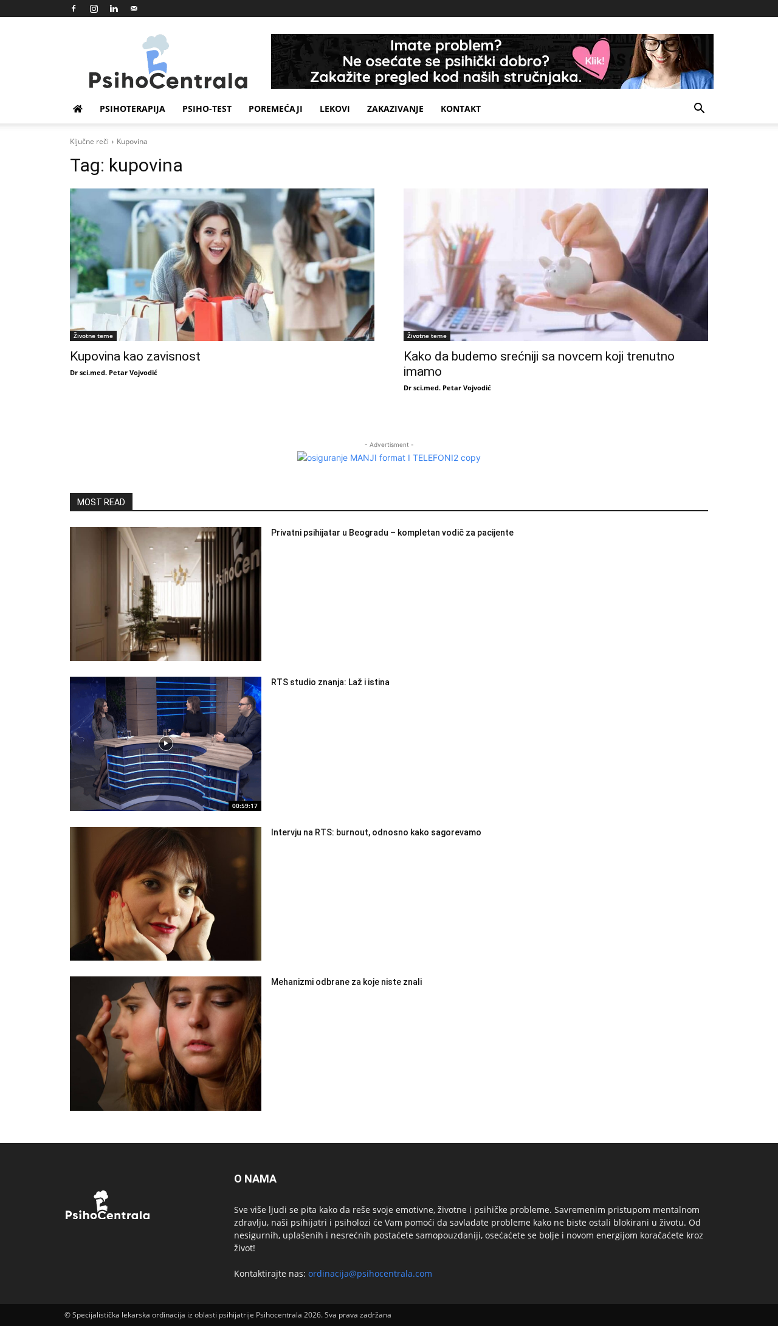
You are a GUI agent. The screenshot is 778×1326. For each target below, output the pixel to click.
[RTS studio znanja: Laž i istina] (165, 744)
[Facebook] (73, 8)
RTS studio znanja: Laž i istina (330, 682)
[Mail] (134, 8)
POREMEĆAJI (276, 108)
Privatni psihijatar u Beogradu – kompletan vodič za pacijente (392, 532)
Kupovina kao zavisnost (135, 356)
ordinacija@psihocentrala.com (370, 1273)
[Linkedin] (114, 8)
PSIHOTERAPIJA (132, 108)
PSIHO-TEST (207, 108)
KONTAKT (461, 108)
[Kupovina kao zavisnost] (222, 264)
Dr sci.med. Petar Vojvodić (113, 372)
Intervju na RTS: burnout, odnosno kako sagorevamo (376, 832)
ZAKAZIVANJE (395, 108)
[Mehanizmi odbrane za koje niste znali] (165, 1043)
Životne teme (93, 335)
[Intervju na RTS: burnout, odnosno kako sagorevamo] (165, 894)
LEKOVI (335, 108)
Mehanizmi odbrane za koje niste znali (346, 982)
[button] (699, 110)
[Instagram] (93, 8)
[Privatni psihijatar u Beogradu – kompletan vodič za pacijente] (165, 594)
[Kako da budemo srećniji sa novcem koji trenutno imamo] (556, 264)
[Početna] (77, 108)
